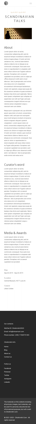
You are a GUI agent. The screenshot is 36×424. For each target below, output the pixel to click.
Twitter (6, 375)
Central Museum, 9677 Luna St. (15, 281)
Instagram (7, 379)
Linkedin (7, 382)
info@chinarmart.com (16, 331)
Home (6, 346)
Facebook (7, 368)
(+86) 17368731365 (22, 335)
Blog (5, 350)
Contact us (8, 357)
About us (7, 353)
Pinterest (7, 372)
